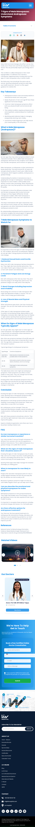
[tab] (15, 565)
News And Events (6, 756)
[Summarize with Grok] (21, 35)
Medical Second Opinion (8, 776)
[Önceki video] (3, 554)
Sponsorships (5, 748)
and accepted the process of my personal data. (17, 673)
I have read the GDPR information (16, 673)
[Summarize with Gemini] (24, 35)
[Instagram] (3, 811)
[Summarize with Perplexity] (14, 35)
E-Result (4, 782)
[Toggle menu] (30, 5)
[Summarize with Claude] (17, 35)
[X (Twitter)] (11, 811)
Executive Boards (6, 742)
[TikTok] (16, 811)
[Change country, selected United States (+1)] (7, 654)
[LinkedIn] (24, 811)
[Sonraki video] (31, 554)
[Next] (32, 595)
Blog (3, 768)
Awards (4, 745)
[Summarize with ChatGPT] (10, 35)
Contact (4, 784)
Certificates (5, 753)
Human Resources (7, 750)
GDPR (3, 787)
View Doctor (17, 610)
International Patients (7, 779)
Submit (17, 681)
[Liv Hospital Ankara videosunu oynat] (17, 553)
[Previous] (2, 595)
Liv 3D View (5, 771)
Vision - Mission (6, 740)
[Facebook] (7, 811)
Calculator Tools (6, 758)
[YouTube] (20, 811)
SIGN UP (29, 729)
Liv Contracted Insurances (9, 773)
